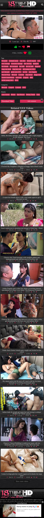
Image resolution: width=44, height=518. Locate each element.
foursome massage (16, 63)
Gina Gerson (5, 94)
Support (4, 497)
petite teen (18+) (16, 72)
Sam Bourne (20, 94)
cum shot (22, 61)
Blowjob (14, 75)
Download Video (7, 101)
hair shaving (27, 63)
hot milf (21, 66)
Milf (31, 77)
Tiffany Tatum (30, 94)
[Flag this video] (28, 47)
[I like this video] (16, 47)
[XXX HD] (22, 5)
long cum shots (6, 69)
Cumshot (21, 75)
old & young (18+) (7, 80)
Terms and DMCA (16, 497)
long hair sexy (17, 69)
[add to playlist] (30, 53)
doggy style (37, 75)
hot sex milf (29, 66)
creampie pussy (13, 61)
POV (16, 80)
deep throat (29, 75)
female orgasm (31, 61)
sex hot (25, 72)
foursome (18, 77)
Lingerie (25, 77)
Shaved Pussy (6, 75)
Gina (38, 94)
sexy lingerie (33, 72)
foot (39, 61)
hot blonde (5, 66)
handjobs (35, 63)
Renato (13, 94)
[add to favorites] (25, 53)
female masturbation (8, 77)
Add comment (34, 101)
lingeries (37, 66)
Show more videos (22, 481)
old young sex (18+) (29, 69)
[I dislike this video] (23, 47)
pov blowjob (5, 72)
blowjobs (4, 61)
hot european (14, 66)
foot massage (6, 63)
